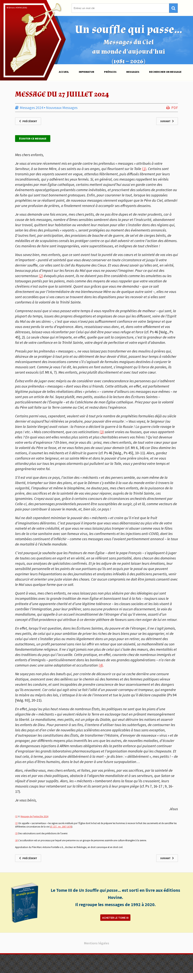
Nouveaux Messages (61, 107)
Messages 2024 (31, 107)
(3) (102, 431)
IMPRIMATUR (86, 72)
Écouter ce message (32, 138)
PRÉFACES (110, 72)
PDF (174, 107)
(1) (144, 168)
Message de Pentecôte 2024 (34, 816)
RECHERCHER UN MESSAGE (165, 72)
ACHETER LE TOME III (115, 917)
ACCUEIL (64, 72)
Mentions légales (96, 943)
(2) (41, 275)
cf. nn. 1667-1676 (61, 826)
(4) (101, 665)
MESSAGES (132, 72)
